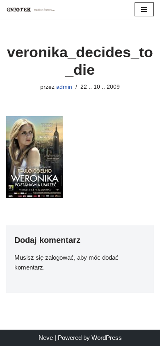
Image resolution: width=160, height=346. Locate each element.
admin (64, 87)
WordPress (106, 337)
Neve (46, 337)
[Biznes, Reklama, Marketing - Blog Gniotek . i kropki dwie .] (30, 9)
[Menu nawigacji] (144, 9)
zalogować (59, 257)
